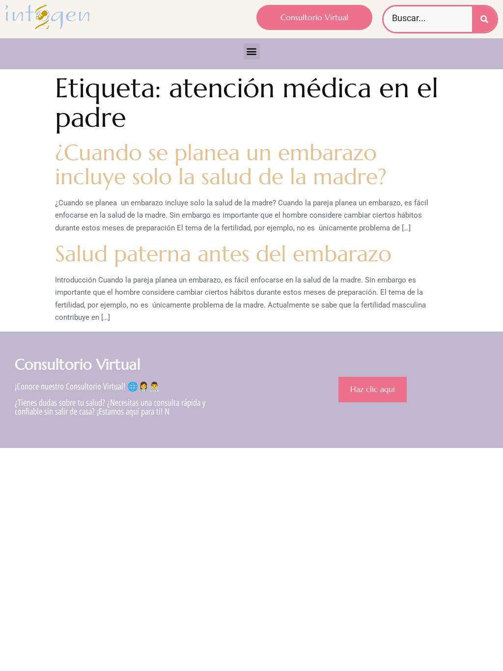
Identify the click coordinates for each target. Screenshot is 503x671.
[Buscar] (484, 19)
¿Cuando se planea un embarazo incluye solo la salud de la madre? (221, 165)
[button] (252, 51)
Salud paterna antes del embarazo (223, 254)
